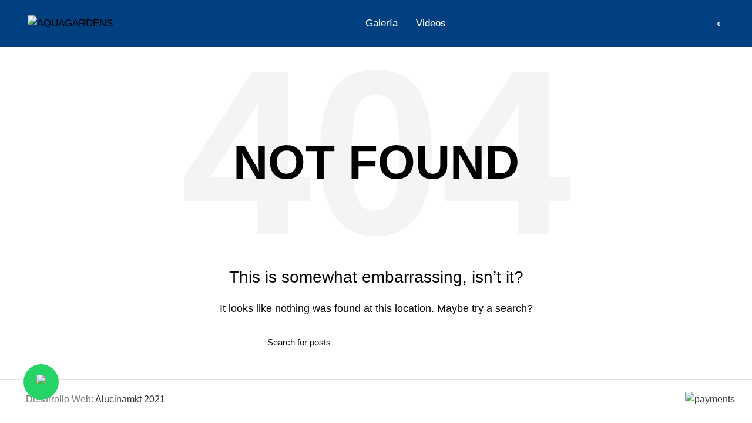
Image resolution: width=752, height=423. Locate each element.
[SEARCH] (477, 341)
